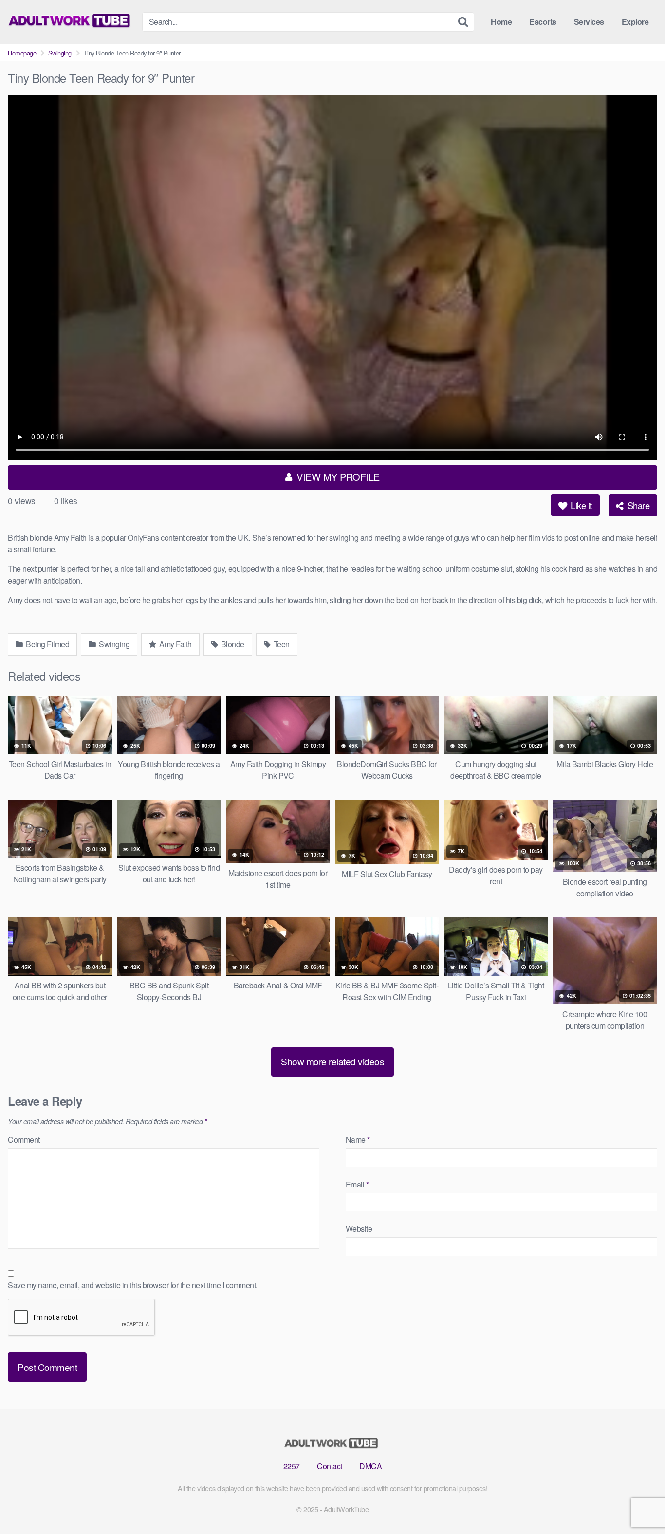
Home (501, 21)
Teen (281, 644)
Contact (329, 1466)
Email (357, 1184)
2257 (291, 1466)
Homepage (22, 52)
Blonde (231, 644)
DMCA (370, 1466)
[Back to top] (638, 1503)
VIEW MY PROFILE (337, 477)
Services (589, 21)
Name (358, 1139)
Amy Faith (175, 644)
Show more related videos (332, 1061)
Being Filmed (47, 644)
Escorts (542, 21)
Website (359, 1228)
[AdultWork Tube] (71, 20)
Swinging (60, 52)
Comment (24, 1139)
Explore (635, 21)
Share (637, 505)
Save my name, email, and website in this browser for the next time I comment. (133, 1285)
